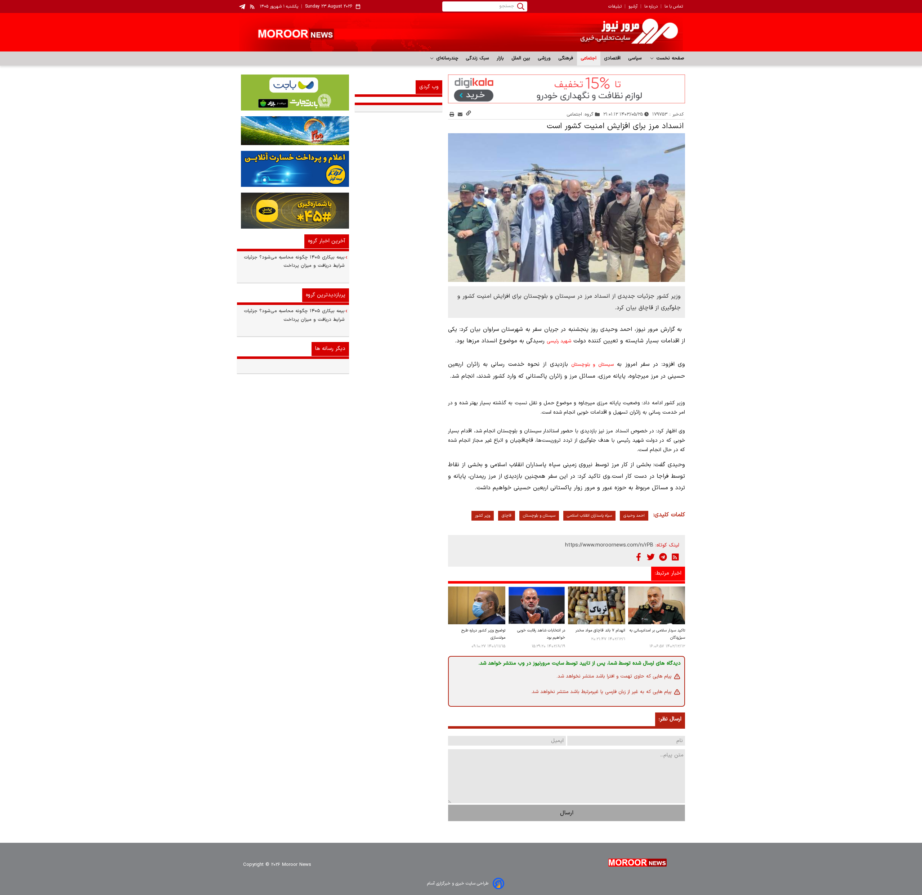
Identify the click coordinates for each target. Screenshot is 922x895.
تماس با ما (673, 6)
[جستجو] (520, 6)
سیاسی (635, 58)
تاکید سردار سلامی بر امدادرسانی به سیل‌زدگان (657, 634)
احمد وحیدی (634, 516)
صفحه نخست (669, 58)
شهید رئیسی (559, 341)
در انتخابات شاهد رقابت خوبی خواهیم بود (541, 634)
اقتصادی (612, 58)
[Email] (460, 114)
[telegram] (242, 7)
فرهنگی (565, 58)
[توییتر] (651, 557)
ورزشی (544, 58)
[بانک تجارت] (293, 93)
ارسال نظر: (670, 719)
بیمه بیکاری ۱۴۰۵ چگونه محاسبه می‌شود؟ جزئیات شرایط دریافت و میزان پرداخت (294, 261)
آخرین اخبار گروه (326, 241)
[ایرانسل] (293, 211)
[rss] (252, 6)
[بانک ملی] (293, 130)
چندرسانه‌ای (446, 58)
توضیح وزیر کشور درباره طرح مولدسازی (483, 634)
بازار (500, 58)
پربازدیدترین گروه (325, 295)
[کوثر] (293, 169)
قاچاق (506, 516)
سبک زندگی (477, 58)
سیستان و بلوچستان (592, 364)
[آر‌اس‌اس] (675, 557)
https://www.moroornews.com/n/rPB (609, 545)
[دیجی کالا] (566, 89)
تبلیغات (615, 6)
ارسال (566, 813)
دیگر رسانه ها (330, 349)
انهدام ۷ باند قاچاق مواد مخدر (600, 631)
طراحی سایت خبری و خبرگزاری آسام (457, 883)
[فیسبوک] (639, 557)
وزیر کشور (482, 516)
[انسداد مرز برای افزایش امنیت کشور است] (566, 207)
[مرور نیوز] (461, 32)
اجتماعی (589, 58)
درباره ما (651, 6)
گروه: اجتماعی (580, 114)
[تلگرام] (663, 557)
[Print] (451, 114)
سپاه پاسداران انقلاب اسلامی (589, 516)
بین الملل (521, 58)
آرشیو (632, 6)
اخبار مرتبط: (668, 573)
